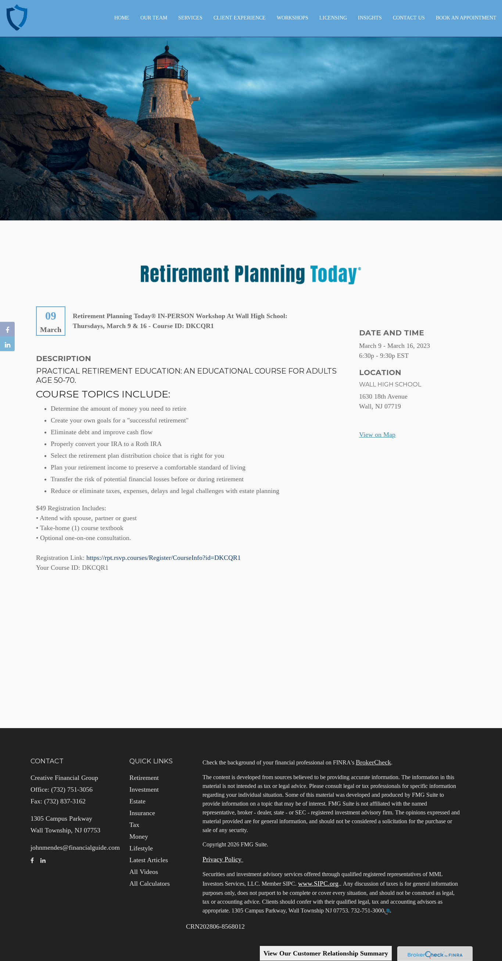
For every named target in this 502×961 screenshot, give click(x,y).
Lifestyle (141, 848)
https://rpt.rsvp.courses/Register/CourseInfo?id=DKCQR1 (163, 557)
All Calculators (149, 883)
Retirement (144, 777)
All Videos (143, 871)
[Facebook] (7, 329)
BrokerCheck (373, 762)
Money (138, 836)
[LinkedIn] (7, 343)
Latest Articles (148, 860)
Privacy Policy (222, 859)
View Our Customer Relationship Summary (325, 953)
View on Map (377, 434)
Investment (144, 789)
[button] (153, 18)
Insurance (142, 813)
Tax (134, 824)
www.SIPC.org (318, 883)
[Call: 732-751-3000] (387, 911)
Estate (137, 801)
